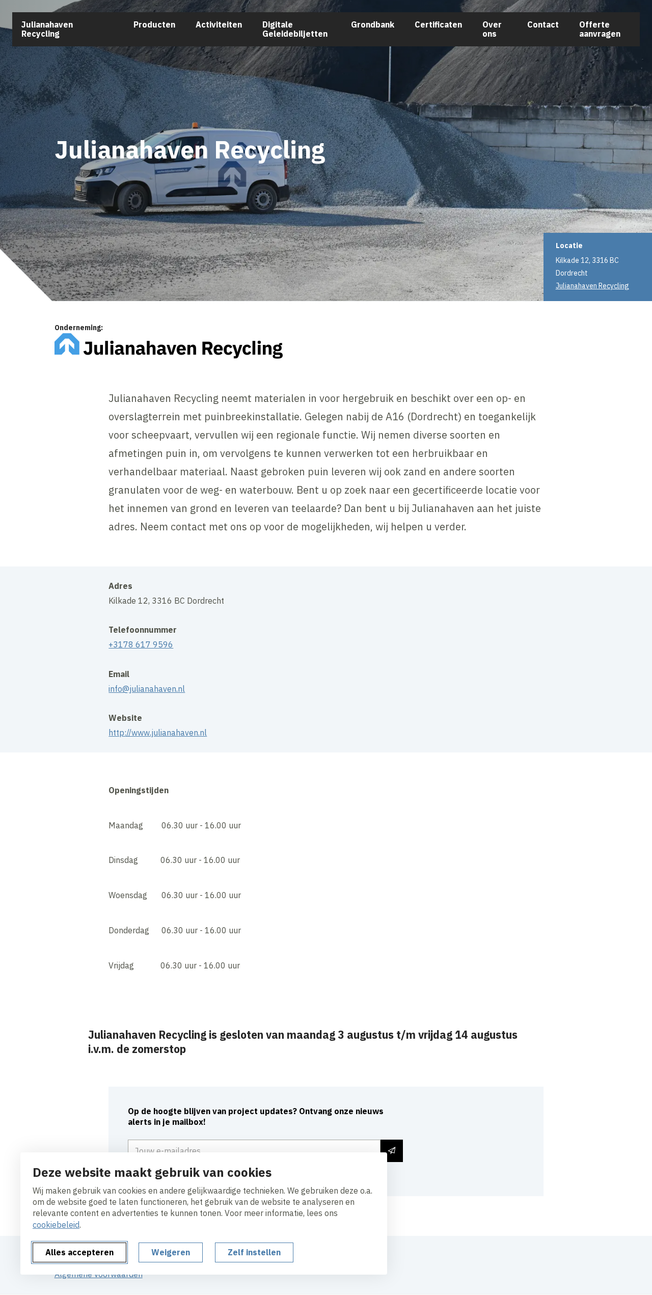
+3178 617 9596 (140, 644)
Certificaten (438, 24)
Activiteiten (219, 24)
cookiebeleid (56, 1225)
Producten (154, 24)
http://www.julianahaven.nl (157, 732)
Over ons (492, 29)
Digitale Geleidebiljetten (295, 29)
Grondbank (372, 24)
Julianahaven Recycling (47, 29)
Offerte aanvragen (599, 29)
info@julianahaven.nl (146, 689)
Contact (543, 24)
